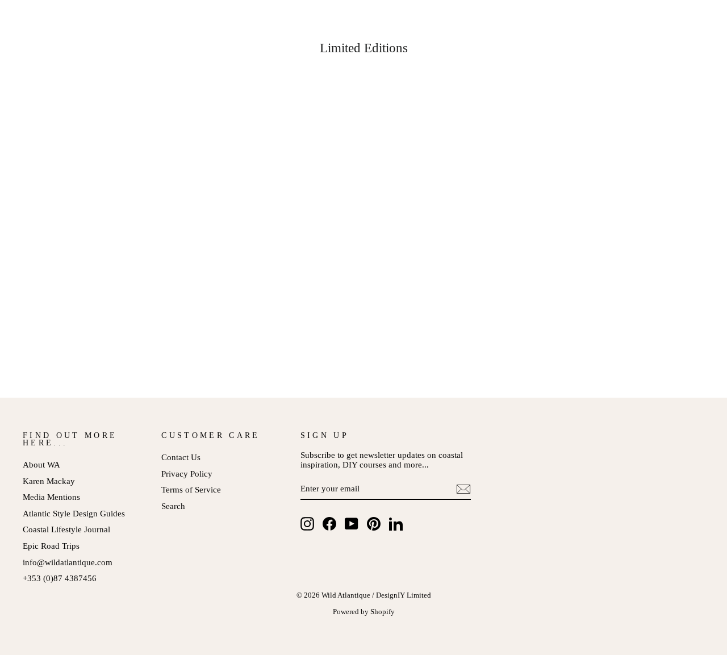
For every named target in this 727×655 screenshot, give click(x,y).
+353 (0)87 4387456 (60, 578)
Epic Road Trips (51, 545)
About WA (41, 464)
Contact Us (180, 457)
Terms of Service (191, 489)
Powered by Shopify (364, 612)
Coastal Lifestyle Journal (66, 529)
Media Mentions (51, 497)
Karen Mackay (49, 481)
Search (173, 506)
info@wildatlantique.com (67, 562)
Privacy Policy (186, 473)
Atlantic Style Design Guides (74, 513)
